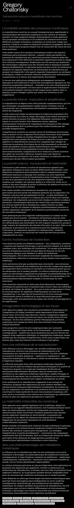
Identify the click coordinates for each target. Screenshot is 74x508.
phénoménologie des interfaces (44, 503)
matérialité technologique (10, 501)
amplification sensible (56, 498)
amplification (17, 498)
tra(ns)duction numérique (25, 503)
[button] (70, 7)
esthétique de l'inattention (40, 498)
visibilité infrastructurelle (42, 501)
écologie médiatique (26, 501)
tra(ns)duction (7, 498)
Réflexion (17, 21)
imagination (27, 498)
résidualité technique (57, 501)
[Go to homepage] (16, 7)
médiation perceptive (9, 503)
